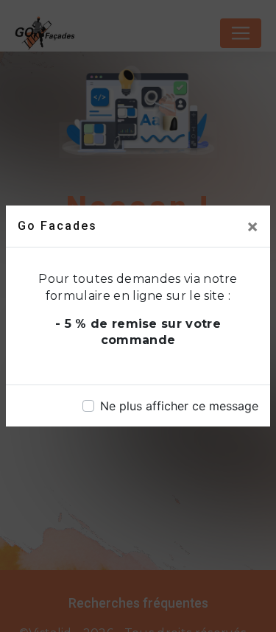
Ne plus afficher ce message (179, 405)
